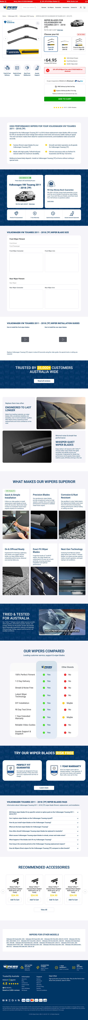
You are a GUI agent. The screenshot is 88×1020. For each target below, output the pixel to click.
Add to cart (64, 98)
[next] (85, 892)
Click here (60, 30)
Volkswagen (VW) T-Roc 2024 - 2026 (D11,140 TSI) (56, 939)
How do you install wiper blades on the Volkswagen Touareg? (30, 823)
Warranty (39, 985)
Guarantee (58, 7)
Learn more (50, 201)
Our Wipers (51, 7)
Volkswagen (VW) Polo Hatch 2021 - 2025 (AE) (53, 941)
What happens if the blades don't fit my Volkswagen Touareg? (30, 840)
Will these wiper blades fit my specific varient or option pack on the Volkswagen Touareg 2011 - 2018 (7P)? (42, 813)
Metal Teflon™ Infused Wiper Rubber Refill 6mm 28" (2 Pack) (53, 889)
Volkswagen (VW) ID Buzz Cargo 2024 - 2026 (53, 944)
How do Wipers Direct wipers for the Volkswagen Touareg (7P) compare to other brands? (39, 848)
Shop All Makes (26, 988)
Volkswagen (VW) (12, 16)
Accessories (66, 7)
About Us (24, 979)
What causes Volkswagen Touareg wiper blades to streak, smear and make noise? (37, 835)
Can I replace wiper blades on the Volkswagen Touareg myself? (31, 818)
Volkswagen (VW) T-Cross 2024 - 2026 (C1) (31, 941)
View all (44, 909)
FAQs (23, 986)
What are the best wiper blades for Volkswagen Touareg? (28, 827)
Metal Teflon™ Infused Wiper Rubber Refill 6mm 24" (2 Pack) (73, 889)
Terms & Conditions (42, 990)
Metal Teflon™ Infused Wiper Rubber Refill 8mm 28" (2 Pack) (14, 889)
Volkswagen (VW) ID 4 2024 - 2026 (15, 944)
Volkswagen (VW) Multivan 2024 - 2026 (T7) (49, 942)
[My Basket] (84, 8)
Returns (39, 983)
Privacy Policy (40, 986)
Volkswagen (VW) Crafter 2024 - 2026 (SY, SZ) (23, 946)
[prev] (3, 892)
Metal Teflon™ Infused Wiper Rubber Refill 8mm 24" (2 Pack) (34, 889)
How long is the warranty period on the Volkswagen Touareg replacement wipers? (37, 844)
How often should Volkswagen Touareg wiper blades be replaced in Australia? (36, 831)
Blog (23, 981)
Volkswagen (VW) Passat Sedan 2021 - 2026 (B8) (26, 942)
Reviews (44, 7)
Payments (39, 981)
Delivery (39, 979)
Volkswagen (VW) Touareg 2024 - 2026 (15, 939)
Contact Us (74, 7)
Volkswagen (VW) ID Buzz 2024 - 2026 (33, 944)
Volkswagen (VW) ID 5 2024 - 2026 (69, 942)
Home (4, 16)
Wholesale (24, 990)
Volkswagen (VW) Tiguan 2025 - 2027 (34, 939)
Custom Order (25, 985)
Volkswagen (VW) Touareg (27, 16)
